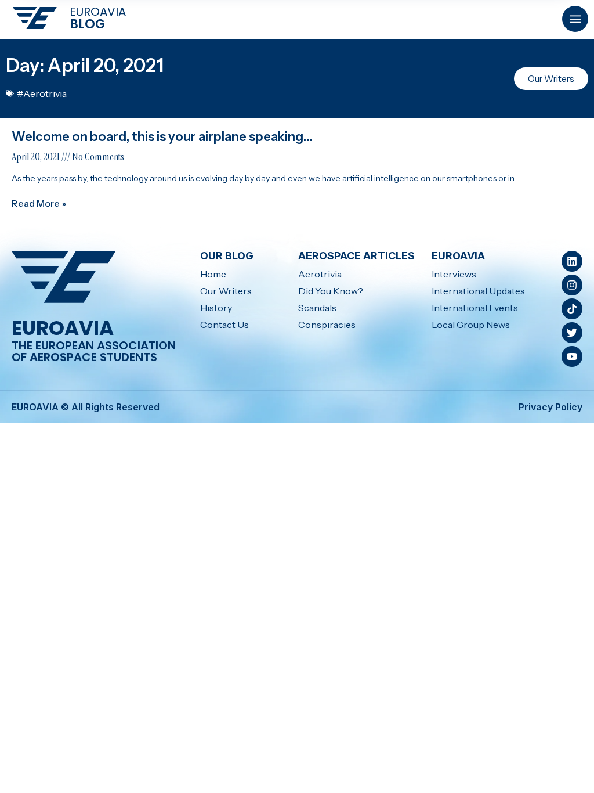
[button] (575, 19)
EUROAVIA (98, 11)
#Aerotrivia (42, 93)
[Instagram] (572, 285)
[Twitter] (572, 332)
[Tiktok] (572, 308)
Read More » (39, 203)
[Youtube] (572, 356)
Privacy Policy (550, 407)
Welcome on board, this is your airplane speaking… (162, 137)
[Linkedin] (572, 261)
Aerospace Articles (356, 256)
